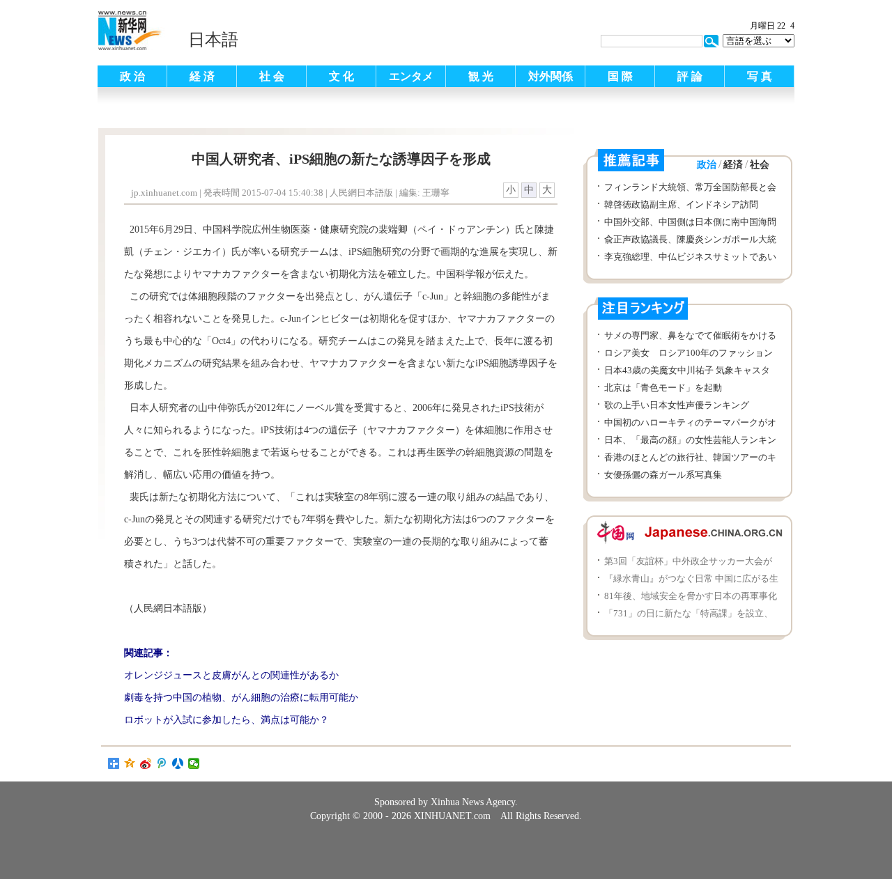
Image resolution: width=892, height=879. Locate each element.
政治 (706, 165)
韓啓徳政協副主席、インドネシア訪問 (681, 204)
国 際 (620, 76)
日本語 (213, 40)
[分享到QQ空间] (130, 763)
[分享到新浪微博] (146, 763)
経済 (733, 165)
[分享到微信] (194, 763)
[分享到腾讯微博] (162, 763)
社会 (759, 165)
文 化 (341, 76)
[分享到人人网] (178, 763)
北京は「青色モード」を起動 (663, 387)
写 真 (759, 76)
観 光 (480, 76)
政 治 (132, 76)
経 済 (202, 76)
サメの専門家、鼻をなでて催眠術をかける (690, 335)
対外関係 (550, 76)
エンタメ (411, 76)
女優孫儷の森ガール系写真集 (663, 474)
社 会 (271, 76)
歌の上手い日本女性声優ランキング (676, 405)
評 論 (689, 76)
